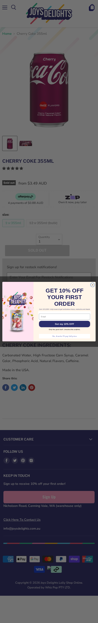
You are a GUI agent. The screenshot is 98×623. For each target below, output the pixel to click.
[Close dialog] (92, 285)
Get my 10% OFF (64, 324)
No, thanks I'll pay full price (64, 336)
